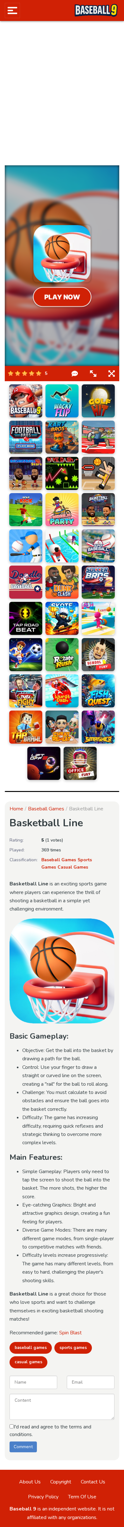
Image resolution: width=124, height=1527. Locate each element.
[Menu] (12, 10)
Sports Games (73, 1348)
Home (16, 808)
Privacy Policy (43, 1496)
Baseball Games (46, 808)
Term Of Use (82, 1496)
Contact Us (93, 1481)
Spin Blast (70, 1332)
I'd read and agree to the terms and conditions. (50, 1430)
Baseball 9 (23, 1508)
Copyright (60, 1481)
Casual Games (73, 867)
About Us (30, 1481)
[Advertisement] (62, 93)
